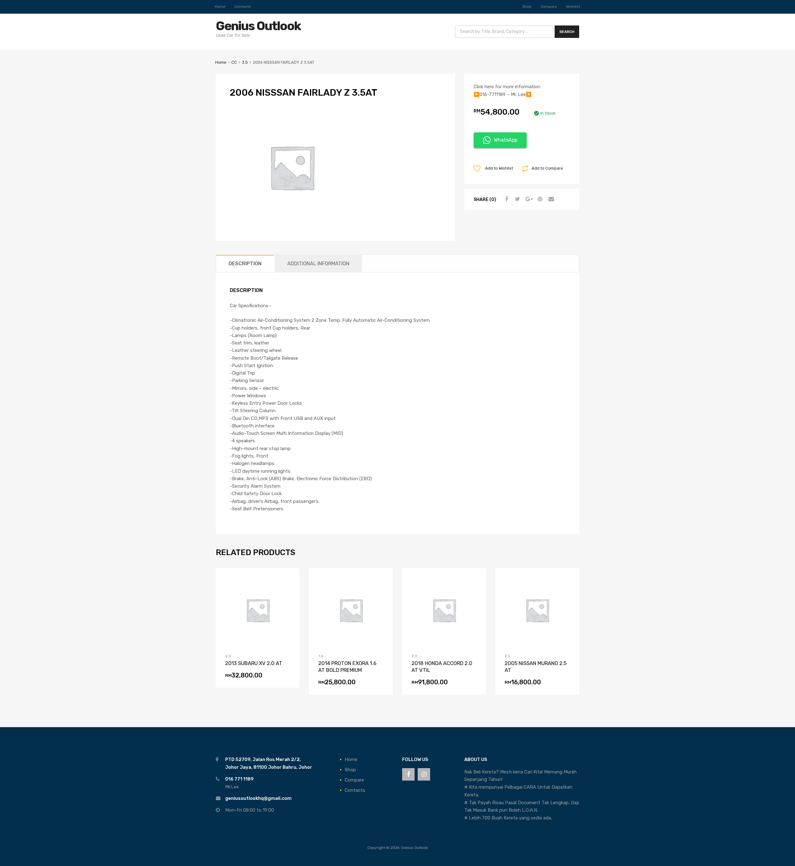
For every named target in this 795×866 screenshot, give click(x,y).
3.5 (245, 62)
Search (567, 32)
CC (234, 62)
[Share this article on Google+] (528, 199)
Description (245, 264)
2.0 (228, 656)
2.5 (507, 656)
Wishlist (573, 6)
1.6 (320, 656)
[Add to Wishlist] (247, 609)
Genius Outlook (258, 26)
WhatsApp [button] (505, 140)
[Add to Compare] (257, 609)
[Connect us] (408, 774)
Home (220, 6)
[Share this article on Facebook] (506, 199)
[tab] (245, 263)
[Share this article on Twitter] (517, 199)
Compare (549, 6)
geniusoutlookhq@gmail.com (258, 798)
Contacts (242, 6)
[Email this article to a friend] (550, 199)
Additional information (318, 264)
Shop (526, 6)
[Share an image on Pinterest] (539, 199)
